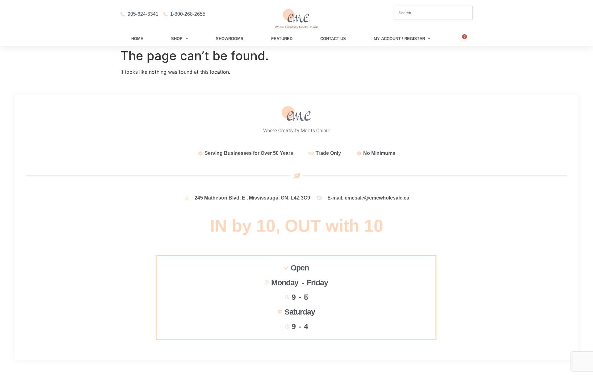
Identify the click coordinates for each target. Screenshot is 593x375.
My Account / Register (399, 38)
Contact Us (333, 38)
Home (137, 38)
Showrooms (229, 38)
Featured (281, 38)
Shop (177, 38)
